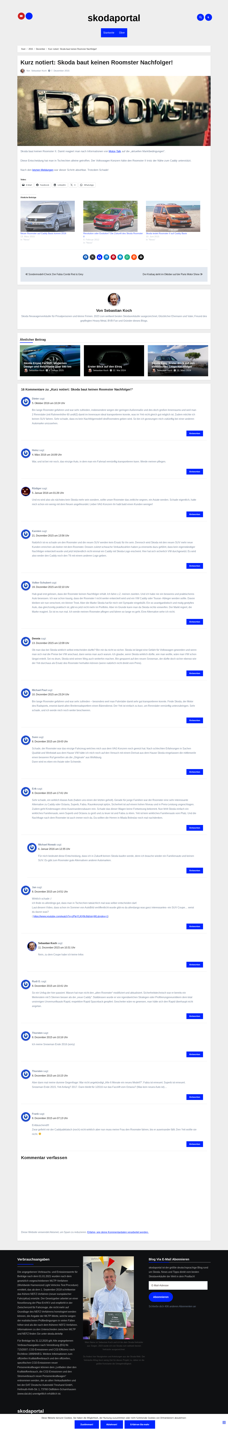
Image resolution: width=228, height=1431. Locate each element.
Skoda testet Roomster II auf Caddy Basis (166, 233)
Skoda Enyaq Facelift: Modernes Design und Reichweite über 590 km (47, 365)
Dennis (36, 638)
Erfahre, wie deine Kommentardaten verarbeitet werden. (118, 1232)
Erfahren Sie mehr (139, 1424)
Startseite (108, 32)
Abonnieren (161, 1297)
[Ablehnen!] (224, 1422)
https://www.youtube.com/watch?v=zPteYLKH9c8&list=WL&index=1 (70, 916)
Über (122, 32)
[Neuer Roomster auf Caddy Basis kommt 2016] (50, 216)
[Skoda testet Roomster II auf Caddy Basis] (176, 216)
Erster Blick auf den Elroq (105, 366)
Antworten (194, 433)
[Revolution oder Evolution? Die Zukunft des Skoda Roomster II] (113, 216)
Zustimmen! (86, 1424)
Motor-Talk (115, 151)
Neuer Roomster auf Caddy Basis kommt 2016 (43, 233)
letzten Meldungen (42, 169)
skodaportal (114, 18)
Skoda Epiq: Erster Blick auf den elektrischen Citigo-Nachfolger (173, 365)
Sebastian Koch (39, 70)
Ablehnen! (111, 1424)
